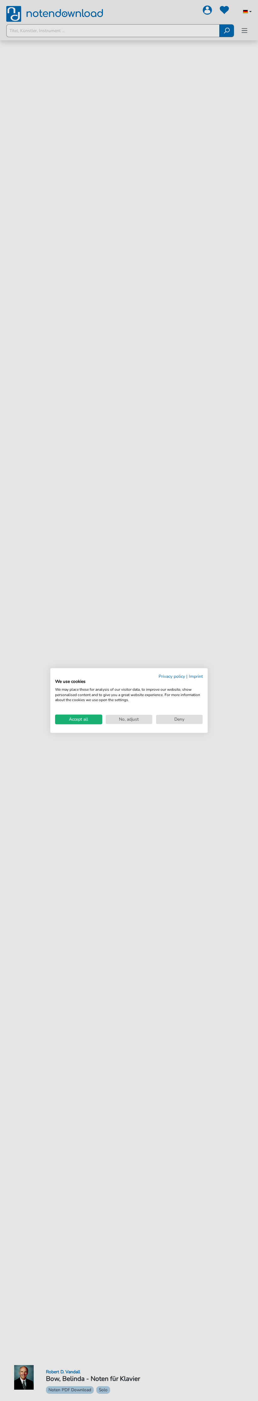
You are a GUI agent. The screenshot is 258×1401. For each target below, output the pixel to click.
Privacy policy (172, 676)
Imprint (196, 676)
